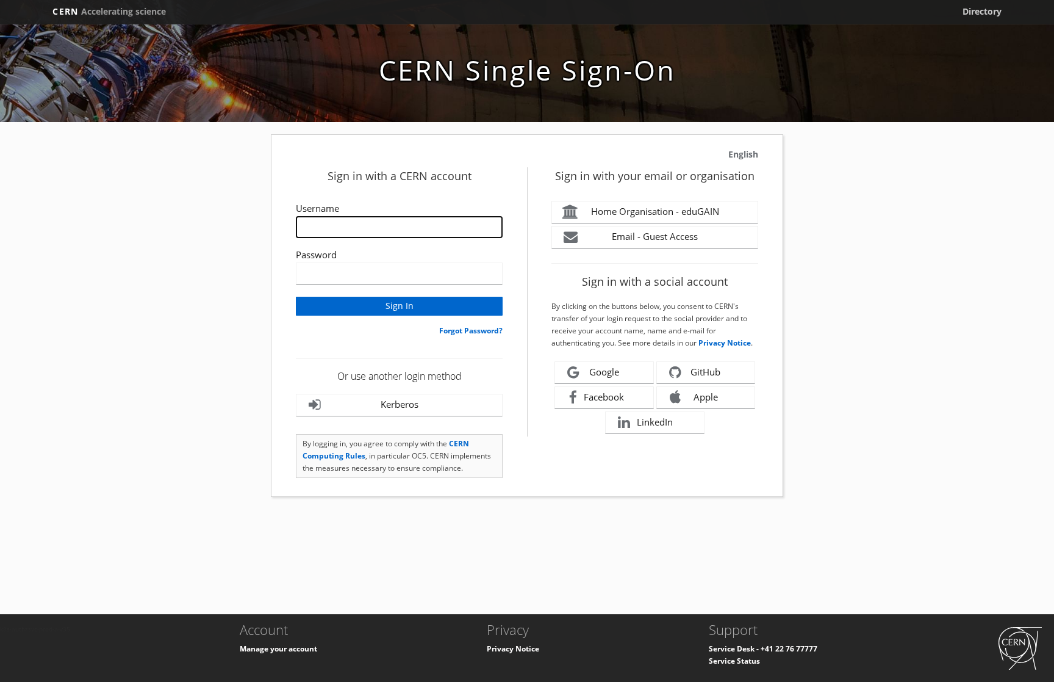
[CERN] (1020, 647)
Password (316, 254)
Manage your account (278, 649)
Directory (982, 11)
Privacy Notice (724, 343)
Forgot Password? (471, 330)
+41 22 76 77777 (789, 649)
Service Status (734, 661)
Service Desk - (735, 649)
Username (317, 208)
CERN (109, 11)
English (743, 154)
